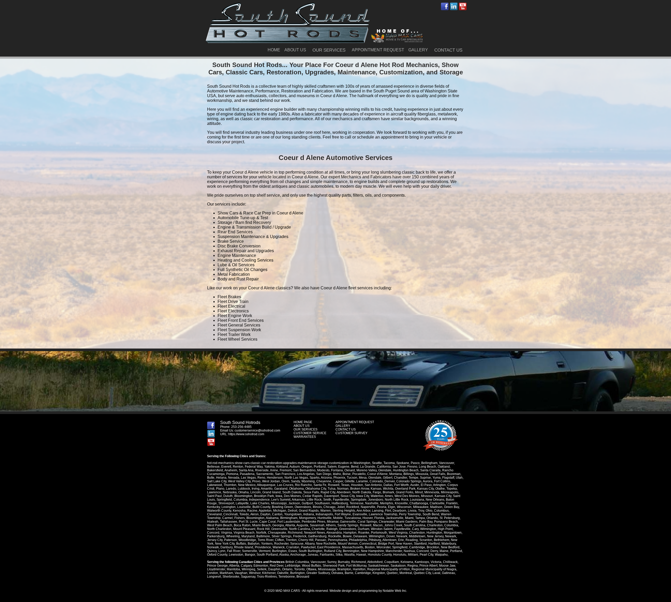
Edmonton (260, 565)
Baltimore (263, 536)
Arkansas (298, 499)
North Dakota (361, 492)
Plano (220, 488)
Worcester (383, 547)
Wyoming (308, 481)
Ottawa (311, 569)
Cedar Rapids (312, 496)
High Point (445, 529)
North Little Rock (396, 499)
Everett (226, 466)
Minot (419, 492)
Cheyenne (323, 481)
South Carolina (414, 525)
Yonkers (267, 543)
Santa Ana (246, 470)
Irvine (274, 470)
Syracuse (297, 543)
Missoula (421, 474)
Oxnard (349, 470)
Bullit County (261, 507)
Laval (436, 573)
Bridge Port (386, 543)
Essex (292, 551)
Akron (254, 514)
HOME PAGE (303, 422)
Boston (370, 547)
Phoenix (339, 477)
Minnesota (431, 492)
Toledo (244, 514)
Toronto (299, 569)
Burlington (279, 551)
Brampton (344, 569)
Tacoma (389, 463)
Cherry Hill (305, 540)
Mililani (413, 554)
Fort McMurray (356, 565)
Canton (277, 514)
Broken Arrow (359, 488)
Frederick (299, 536)
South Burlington (310, 551)
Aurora (427, 481)
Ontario (287, 569)
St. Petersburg (450, 518)
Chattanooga (418, 503)
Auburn (294, 466)
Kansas (376, 488)
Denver (390, 481)
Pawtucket (308, 547)
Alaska (284, 554)
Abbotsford (375, 562)
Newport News (314, 532)
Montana (395, 474)
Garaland (281, 488)
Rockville (334, 536)
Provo (256, 481)
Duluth (228, 496)
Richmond (295, 532)
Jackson (294, 503)
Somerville (249, 551)
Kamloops (422, 562)
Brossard (302, 576)
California (384, 466)
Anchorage (298, 554)
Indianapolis (324, 514)
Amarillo (267, 488)
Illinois (317, 507)
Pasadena (247, 474)
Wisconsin (404, 507)
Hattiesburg (340, 503)
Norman (343, 488)
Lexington (228, 507)
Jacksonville (394, 518)
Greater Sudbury (318, 573)
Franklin (452, 503)
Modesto (323, 470)
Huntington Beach (406, 470)
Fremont (285, 470)
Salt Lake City (216, 481)
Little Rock (314, 499)
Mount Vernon (348, 543)
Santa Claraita (430, 470)
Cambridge (417, 547)
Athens (331, 525)
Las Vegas (248, 477)
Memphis (386, 503)
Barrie (349, 573)
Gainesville (348, 521)
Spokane (402, 463)
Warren (325, 510)
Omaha (243, 492)
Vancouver (446, 463)
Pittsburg (375, 540)
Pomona (232, 474)
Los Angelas (306, 474)
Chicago (329, 507)
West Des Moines (406, 496)
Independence (259, 499)
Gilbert (387, 477)
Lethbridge (292, 565)
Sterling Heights (343, 510)
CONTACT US (448, 50)
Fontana (337, 470)
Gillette (350, 481)
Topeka (451, 488)
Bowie (347, 536)
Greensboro (347, 529)
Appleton (265, 510)
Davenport (331, 496)
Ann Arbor (363, 510)
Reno (261, 477)
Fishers (239, 518)
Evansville (360, 514)
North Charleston (219, 529)
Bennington (351, 551)
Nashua (409, 551)
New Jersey (435, 536)
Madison (436, 507)
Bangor (250, 554)
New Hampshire (372, 551)
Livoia (412, 510)
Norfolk (261, 532)
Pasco (415, 463)
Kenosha (239, 510)
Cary (415, 529)
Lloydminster (216, 569)
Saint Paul (214, 496)
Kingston (378, 573)
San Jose (399, 466)
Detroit (292, 510)
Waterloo (377, 496)
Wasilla (349, 554)
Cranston (292, 547)
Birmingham (288, 518)
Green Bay (451, 507)
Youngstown (293, 514)
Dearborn (399, 510)
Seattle (377, 463)
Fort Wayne (343, 514)
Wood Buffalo (311, 565)
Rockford (352, 507)
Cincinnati (230, 514)
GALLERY (418, 50)
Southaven (322, 503)
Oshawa (337, 573)
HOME (274, 50)
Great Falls (437, 474)
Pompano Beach (446, 521)
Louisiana (417, 499)
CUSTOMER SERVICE (310, 433)
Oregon (306, 466)
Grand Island (271, 492)
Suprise (425, 477)
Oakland (444, 466)
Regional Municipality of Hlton (388, 569)
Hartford (434, 543)
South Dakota (292, 492)
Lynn (221, 551)
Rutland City (332, 551)
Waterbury (448, 543)
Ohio (429, 510)
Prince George (217, 565)
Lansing (377, 510)
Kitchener (268, 573)
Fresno (412, 466)
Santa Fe (319, 485)
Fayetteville (341, 499)
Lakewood (214, 485)
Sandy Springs (347, 525)
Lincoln (255, 492)
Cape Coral (267, 521)
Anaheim (230, 470)
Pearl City (426, 554)
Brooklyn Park (264, 496)
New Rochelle (326, 543)
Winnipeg (248, 569)
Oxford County (217, 554)
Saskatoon (398, 565)
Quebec (392, 573)
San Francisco (285, 474)
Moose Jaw (447, 565)
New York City (225, 543)
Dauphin (274, 569)
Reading (411, 540)
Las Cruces (285, 485)
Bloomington (243, 496)
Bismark (388, 492)
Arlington (439, 485)
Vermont (264, 551)
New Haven (404, 543)
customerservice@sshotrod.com (257, 430)
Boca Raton (242, 525)
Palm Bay (425, 521)
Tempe (413, 477)
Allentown (389, 540)
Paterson (230, 540)
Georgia (278, 525)
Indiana (308, 514)
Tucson (352, 477)
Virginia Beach (244, 532)
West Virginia (398, 532)
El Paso (426, 485)
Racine (252, 510)
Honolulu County (380, 554)
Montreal (405, 573)
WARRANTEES (305, 437)
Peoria (381, 507)
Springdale (358, 499)
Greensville (279, 529)
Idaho (337, 474)
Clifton (279, 540)
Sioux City (347, 496)
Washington (361, 463)
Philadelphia (358, 540)
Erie (401, 540)
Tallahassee (228, 521)
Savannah (317, 525)
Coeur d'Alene (377, 474)
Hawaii (361, 554)
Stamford (420, 543)
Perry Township (410, 514)
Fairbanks (327, 554)
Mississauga (327, 569)
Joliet (341, 507)
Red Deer (276, 565)
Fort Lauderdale (288, 521)
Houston (357, 485)
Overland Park (405, 488)
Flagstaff (448, 477)
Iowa (278, 496)
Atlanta (290, 525)
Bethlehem (441, 540)
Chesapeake (277, 532)
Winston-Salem (382, 529)
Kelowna (407, 562)
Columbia (240, 499)
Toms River (265, 540)
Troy (421, 510)
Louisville (244, 507)
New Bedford (450, 547)
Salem (332, 466)
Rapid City (328, 492)
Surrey (331, 562)
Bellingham (429, 463)
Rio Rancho (303, 485)
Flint (388, 510)
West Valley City (239, 481)
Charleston (435, 525)
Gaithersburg (317, 536)
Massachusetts (352, 547)
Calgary (246, 565)
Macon (378, 525)
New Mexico (247, 485)
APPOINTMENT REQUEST (378, 50)
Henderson (275, 477)
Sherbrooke (231, 576)
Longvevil (214, 576)
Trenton (291, 540)
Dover (390, 536)
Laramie (362, 481)
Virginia (226, 532)
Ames (389, 496)
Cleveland (214, 514)
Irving (255, 488)
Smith (327, 499)
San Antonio (373, 485)
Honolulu (399, 554)
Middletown (417, 536)
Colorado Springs (408, 481)
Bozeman (454, 474)
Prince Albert (428, 565)
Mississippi (279, 503)
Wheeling (233, 536)
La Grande (367, 466)
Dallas (388, 485)
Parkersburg (216, 536)
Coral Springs (367, 521)
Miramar (332, 521)
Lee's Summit (280, 499)
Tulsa (332, 488)
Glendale (384, 470)
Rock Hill (263, 529)
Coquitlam (391, 562)
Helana (221, 477)
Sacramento (264, 474)
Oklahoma (296, 488)
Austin (414, 485)
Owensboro (303, 507)
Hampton (349, 532)
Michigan (279, 510)
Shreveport (226, 503)
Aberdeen (344, 492)
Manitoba (233, 569)
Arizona (326, 477)
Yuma (436, 477)
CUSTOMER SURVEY (351, 433)
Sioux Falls (311, 492)
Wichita (388, 488)
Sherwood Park (334, 565)
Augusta (302, 525)
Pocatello (359, 474)
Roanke (363, 532)
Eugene (343, 466)
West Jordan (271, 481)
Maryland (248, 536)
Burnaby (344, 562)
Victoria (436, 562)
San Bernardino (304, 470)
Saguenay (248, 576)
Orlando (432, 518)
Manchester (394, 551)
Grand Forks (404, 492)
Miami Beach (261, 525)
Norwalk (213, 547)
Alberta (234, 565)
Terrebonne (286, 576)
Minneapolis (449, 492)
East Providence (328, 547)
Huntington (434, 532)
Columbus (441, 510)
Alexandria (334, 532)
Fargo (377, 492)
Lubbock (244, 488)
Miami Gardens (407, 521)
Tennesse (357, 503)
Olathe (440, 488)
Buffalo (241, 543)
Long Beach (427, 466)
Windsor (255, 573)
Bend (355, 466)
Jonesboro (375, 499)
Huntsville (324, 518)
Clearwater (386, 521)
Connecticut (367, 543)
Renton (238, 466)
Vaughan (241, 573)
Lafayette (242, 503)
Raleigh (332, 529)
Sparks (315, 477)
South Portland (267, 554)
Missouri (427, 496)
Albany (310, 543)
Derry (434, 551)
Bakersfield (215, 470)
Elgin (391, 507)
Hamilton (359, 569)
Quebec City (422, 573)
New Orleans (435, 499)
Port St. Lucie (248, 521)
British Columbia (297, 562)
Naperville (368, 507)
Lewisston (236, 554)
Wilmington (428, 529)
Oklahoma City (315, 488)
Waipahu (441, 554)
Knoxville (401, 503)
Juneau (312, 554)
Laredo (231, 488)
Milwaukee (421, 507)
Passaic (320, 540)
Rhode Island (243, 547)
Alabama (272, 518)
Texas (345, 485)
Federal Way (254, 466)
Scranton (425, 540)
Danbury (226, 547)
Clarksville (437, 503)
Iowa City (362, 496)
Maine (444, 551)
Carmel (227, 518)
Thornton (230, 485)
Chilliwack (450, 562)
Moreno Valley (366, 470)
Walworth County (219, 510)
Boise (347, 474)
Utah (459, 477)
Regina (412, 565)
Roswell (333, 485)
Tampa (420, 518)
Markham (226, 573)
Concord (213, 532)
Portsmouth (379, 532)
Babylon (253, 543)
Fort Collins (442, 481)
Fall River (233, 551)
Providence (263, 547)
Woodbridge (247, 540)
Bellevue (213, 466)
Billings (408, 474)
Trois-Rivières (267, 576)
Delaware (360, 536)
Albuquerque (266, 485)
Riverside (262, 470)
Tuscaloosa (352, 518)
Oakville (283, 573)
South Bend (431, 514)
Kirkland (282, 466)
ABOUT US (295, 50)
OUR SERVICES (328, 50)
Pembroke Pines (313, 521)
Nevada (233, 477)
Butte (210, 477)
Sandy (295, 481)
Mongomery (307, 518)
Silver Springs (281, 536)
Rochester (281, 543)
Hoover (367, 518)
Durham (363, 529)
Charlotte (318, 529)
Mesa (363, 477)
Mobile (338, 518)
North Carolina (299, 529)
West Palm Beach (219, 525)
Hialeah (212, 521)
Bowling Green (282, 507)
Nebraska (230, 492)
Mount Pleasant (244, 529)
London (212, 573)
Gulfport (307, 503)
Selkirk (262, 569)
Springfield (224, 499)
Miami (409, 518)
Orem (285, 481)
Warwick (279, 547)
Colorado (376, 481)
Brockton (433, 547)
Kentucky (213, 507)
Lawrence (214, 492)
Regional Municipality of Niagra (434, 569)
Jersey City (215, 540)
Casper (338, 481)
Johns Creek (393, 525)
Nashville (371, 503)
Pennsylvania (337, 540)
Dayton (265, 514)
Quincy (212, 551)
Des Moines (292, 496)
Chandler (400, 477)
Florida (379, 518)
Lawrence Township (383, 514)
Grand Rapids (309, 510)
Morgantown (453, 532)
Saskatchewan (378, 565)
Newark (401, 536)
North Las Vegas (296, 477)
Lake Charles (259, 503)
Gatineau (448, 573)
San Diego (323, 474)
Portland (320, 466)
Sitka (339, 554)
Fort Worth (401, 485)
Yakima (269, 466)
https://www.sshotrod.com (246, 434)
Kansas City (425, 488)
